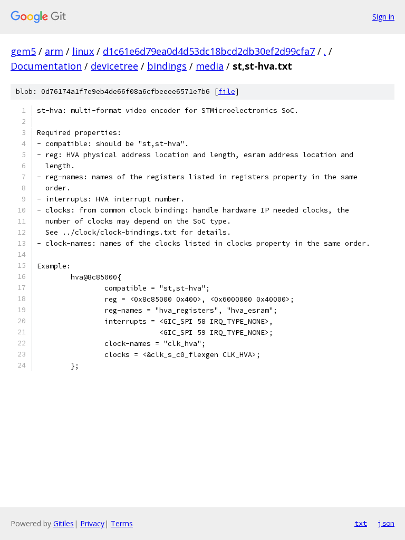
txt (360, 523)
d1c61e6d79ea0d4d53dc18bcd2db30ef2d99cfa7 (209, 51)
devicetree (114, 66)
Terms (122, 523)
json (386, 523)
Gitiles (63, 523)
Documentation (46, 66)
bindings (167, 66)
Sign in (383, 17)
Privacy (92, 523)
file (226, 91)
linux (83, 51)
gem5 (23, 51)
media (210, 66)
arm (54, 51)
